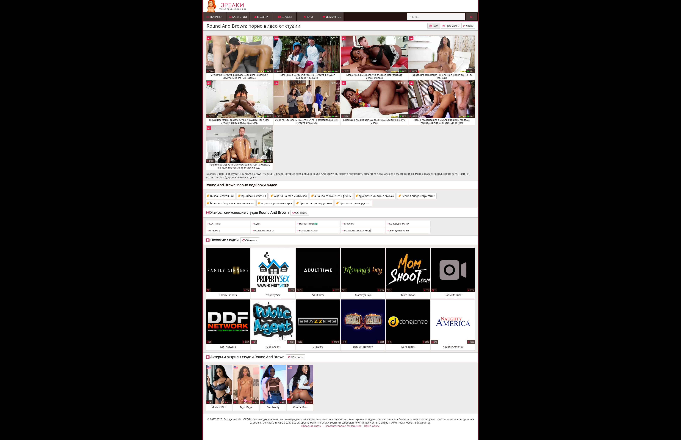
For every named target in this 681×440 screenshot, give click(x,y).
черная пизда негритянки (418, 196)
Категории (239, 16)
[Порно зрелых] (341, 6)
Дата (435, 25)
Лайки (469, 25)
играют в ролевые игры (276, 203)
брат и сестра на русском (316, 203)
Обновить (301, 212)
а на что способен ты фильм (332, 196)
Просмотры (452, 25)
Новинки (216, 16)
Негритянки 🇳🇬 (307, 223)
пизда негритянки (222, 196)
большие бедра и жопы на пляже (231, 203)
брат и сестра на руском (354, 203)
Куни (257, 223)
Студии (286, 16)
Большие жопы (308, 230)
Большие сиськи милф (358, 230)
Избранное (333, 16)
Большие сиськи (264, 230)
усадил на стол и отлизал (290, 196)
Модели (262, 16)
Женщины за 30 (399, 230)
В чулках (214, 230)
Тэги (309, 16)
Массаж (349, 223)
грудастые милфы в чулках (376, 196)
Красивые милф (399, 223)
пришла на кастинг (253, 196)
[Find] (471, 16)
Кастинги (215, 223)
